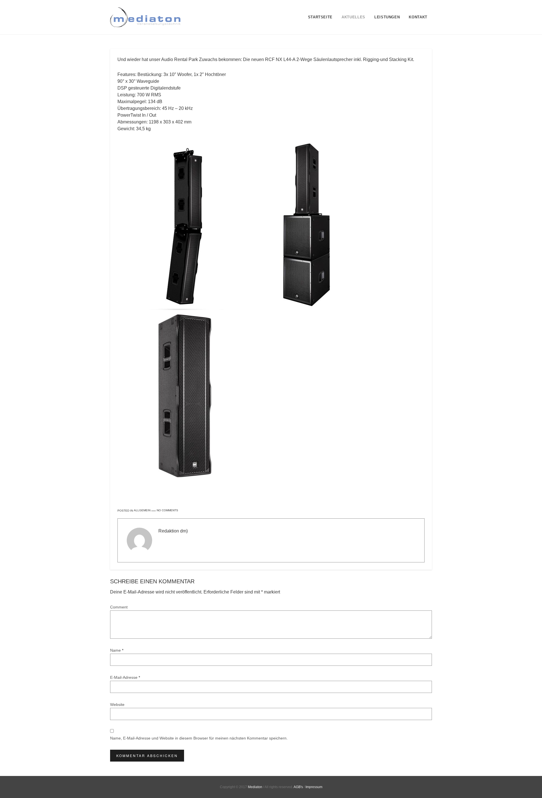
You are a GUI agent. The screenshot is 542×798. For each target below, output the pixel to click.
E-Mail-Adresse (125, 677)
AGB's (298, 787)
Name (116, 650)
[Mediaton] (145, 17)
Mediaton (255, 787)
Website (117, 704)
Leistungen (387, 17)
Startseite (320, 17)
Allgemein (142, 510)
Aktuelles (353, 17)
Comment (119, 607)
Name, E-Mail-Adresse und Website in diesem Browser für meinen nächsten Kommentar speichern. (199, 738)
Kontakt (418, 17)
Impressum (313, 787)
